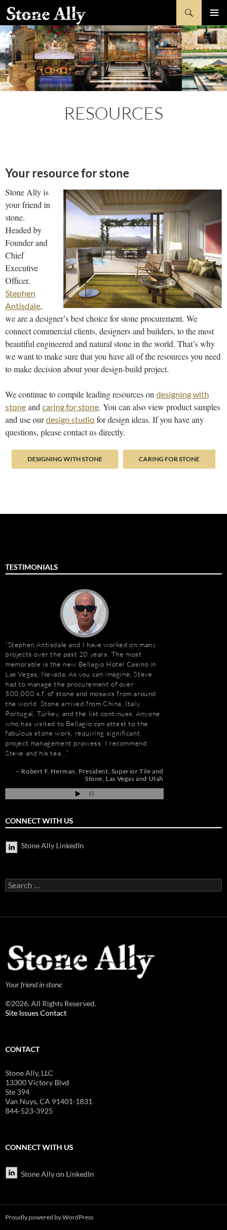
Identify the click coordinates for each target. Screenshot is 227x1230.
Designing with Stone (64, 459)
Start (78, 794)
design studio (70, 419)
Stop (91, 794)
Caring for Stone (169, 459)
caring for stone (70, 407)
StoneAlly (46, 15)
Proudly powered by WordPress (49, 1217)
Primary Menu (214, 12)
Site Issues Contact (36, 1012)
